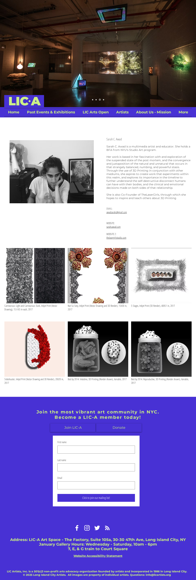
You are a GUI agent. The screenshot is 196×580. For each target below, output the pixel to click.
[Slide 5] (103, 99)
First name (61, 442)
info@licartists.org (158, 575)
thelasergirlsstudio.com (116, 237)
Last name (61, 460)
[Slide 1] (96, 99)
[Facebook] (77, 528)
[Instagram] (87, 528)
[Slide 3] (100, 100)
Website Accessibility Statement (98, 556)
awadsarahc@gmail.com (116, 212)
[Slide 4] (92, 99)
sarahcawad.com (113, 227)
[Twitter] (97, 528)
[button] (95, 112)
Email (59, 478)
